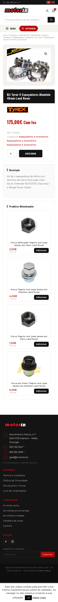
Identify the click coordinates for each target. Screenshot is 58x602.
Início (5, 35)
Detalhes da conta (13, 520)
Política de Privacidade (15, 480)
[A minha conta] (47, 10)
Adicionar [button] (41, 250)
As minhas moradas (13, 515)
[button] (46, 54)
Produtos (13, 35)
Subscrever (48, 554)
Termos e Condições (14, 475)
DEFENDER (35, 35)
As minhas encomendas (16, 510)
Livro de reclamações (14, 490)
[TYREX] (17, 110)
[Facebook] (5, 541)
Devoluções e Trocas (14, 485)
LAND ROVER (23, 35)
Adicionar (30, 153)
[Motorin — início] (17, 11)
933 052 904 (13, 2)
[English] (53, 2)
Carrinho (7, 526)
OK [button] (28, 597)
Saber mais (39, 597)
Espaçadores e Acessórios (23, 37)
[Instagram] (12, 541)
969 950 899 (16, 452)
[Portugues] (48, 2)
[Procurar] (51, 20)
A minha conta (11, 505)
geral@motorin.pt (18, 457)
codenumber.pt (44, 571)
